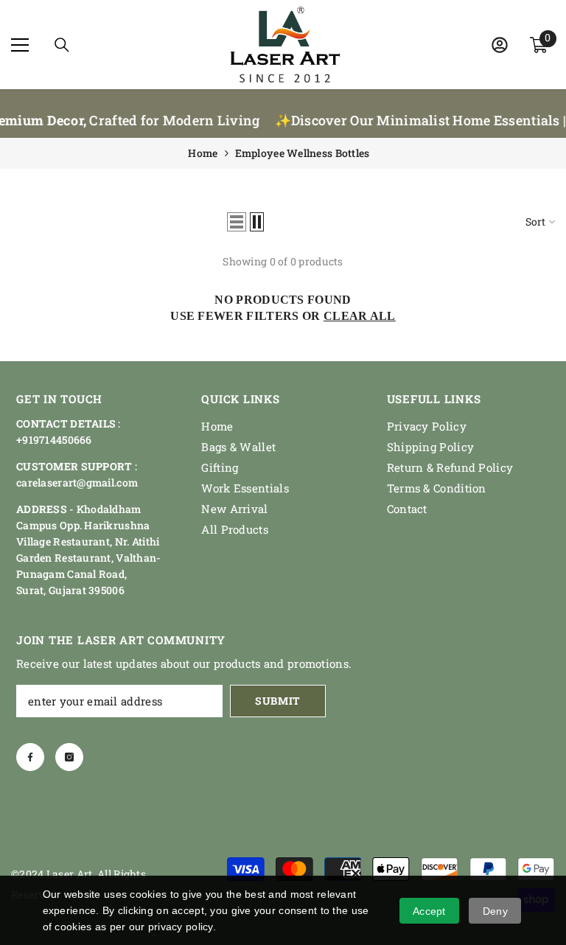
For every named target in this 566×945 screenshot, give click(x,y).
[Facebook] (30, 757)
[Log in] (500, 45)
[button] (236, 221)
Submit (278, 701)
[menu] (20, 45)
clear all (360, 316)
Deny (495, 911)
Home (202, 153)
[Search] (62, 45)
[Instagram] (69, 757)
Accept (429, 911)
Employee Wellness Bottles (302, 153)
